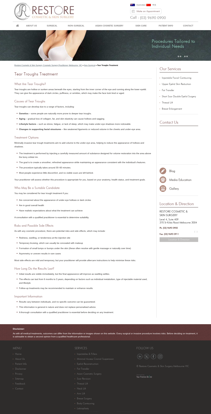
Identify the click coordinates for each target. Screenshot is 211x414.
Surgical (52, 25)
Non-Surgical (76, 25)
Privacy (18, 374)
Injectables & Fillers (87, 354)
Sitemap (19, 379)
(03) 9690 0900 (153, 18)
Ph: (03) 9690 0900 (169, 228)
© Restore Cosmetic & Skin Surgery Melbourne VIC (162, 366)
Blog (172, 171)
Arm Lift (81, 393)
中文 (154, 5)
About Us (31, 25)
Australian (141, 5)
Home (17, 26)
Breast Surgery (84, 398)
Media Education (180, 179)
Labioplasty (83, 408)
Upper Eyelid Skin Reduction (176, 84)
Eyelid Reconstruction (87, 364)
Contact (188, 25)
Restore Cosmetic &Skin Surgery (174, 213)
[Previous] (194, 232)
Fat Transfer (168, 90)
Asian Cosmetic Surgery (109, 25)
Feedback (20, 383)
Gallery (174, 188)
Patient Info (166, 25)
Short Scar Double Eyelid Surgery (179, 96)
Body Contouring (85, 403)
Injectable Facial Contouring (176, 78)
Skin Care (140, 25)
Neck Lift (81, 388)
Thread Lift (167, 102)
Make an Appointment (148, 11)
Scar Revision (84, 379)
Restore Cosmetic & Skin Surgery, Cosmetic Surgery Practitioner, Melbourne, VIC (48, 65)
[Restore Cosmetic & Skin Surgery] (44, 10)
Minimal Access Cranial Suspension (95, 359)
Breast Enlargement (172, 109)
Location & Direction (177, 204)
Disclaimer (20, 369)
